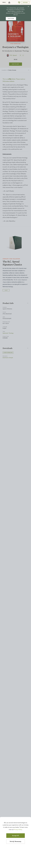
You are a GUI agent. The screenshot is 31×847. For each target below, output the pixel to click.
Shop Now (11, 18)
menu (4, 2)
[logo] (9, 2)
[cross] (28, 6)
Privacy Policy (18, 829)
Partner (25, 2)
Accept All (15, 835)
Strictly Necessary (15, 841)
